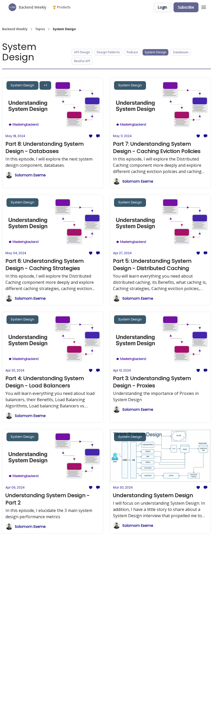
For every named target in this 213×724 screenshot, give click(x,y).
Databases (181, 52)
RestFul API (82, 61)
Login (162, 7)
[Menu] (204, 6)
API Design (82, 52)
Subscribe (186, 7)
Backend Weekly (15, 29)
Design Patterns (108, 52)
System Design (155, 52)
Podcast (132, 52)
